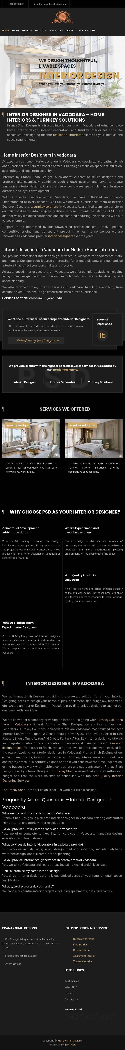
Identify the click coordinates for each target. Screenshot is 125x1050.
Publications (87, 30)
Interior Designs (24, 382)
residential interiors (67, 135)
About (15, 30)
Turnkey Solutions (100, 382)
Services (27, 30)
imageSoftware (68, 1044)
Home (5, 30)
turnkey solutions (46, 206)
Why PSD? (71, 987)
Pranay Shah (16, 790)
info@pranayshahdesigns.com (50, 3)
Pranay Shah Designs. (70, 1040)
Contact (71, 30)
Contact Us (71, 999)
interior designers (60, 236)
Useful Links (56, 30)
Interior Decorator (62, 382)
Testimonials (72, 981)
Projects (40, 30)
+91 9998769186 (15, 3)
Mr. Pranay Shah (61, 771)
